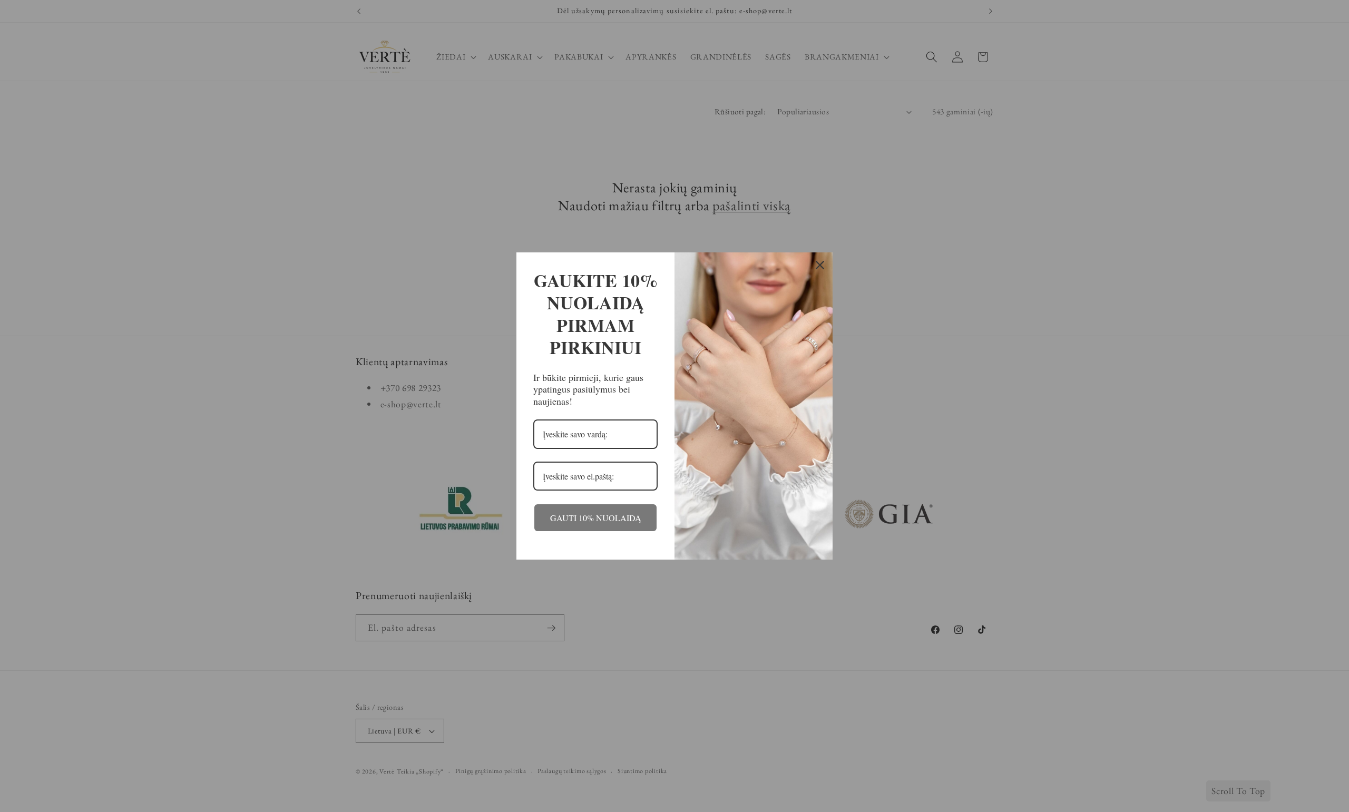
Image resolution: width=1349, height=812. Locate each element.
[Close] (820, 265)
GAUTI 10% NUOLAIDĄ (595, 517)
